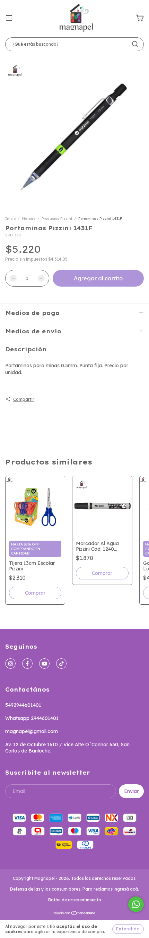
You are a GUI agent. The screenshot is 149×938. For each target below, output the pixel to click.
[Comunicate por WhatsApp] (136, 904)
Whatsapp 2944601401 (32, 718)
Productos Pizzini (57, 218)
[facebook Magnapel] (27, 663)
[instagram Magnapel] (10, 663)
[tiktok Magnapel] (61, 663)
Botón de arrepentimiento (74, 899)
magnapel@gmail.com (31, 731)
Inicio (10, 218)
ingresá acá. (126, 889)
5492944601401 (23, 705)
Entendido (128, 928)
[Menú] (9, 18)
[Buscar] (135, 43)
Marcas (28, 218)
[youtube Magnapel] (44, 663)
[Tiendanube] (74, 914)
